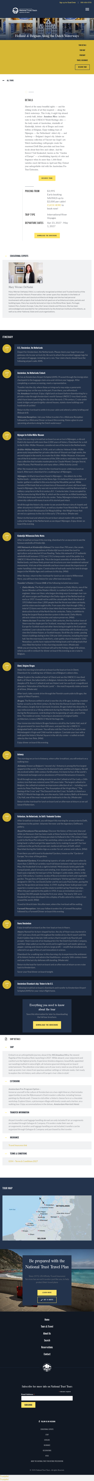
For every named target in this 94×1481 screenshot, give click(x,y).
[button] (47, 178)
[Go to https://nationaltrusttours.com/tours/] (47, 81)
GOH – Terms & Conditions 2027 (23, 1161)
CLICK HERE (54, 205)
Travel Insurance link (18, 1145)
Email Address (28, 1394)
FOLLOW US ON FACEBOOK (47, 1421)
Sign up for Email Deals (67, 2)
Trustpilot (4, 1476)
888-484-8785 (86, 2)
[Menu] (87, 9)
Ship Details (14, 1039)
